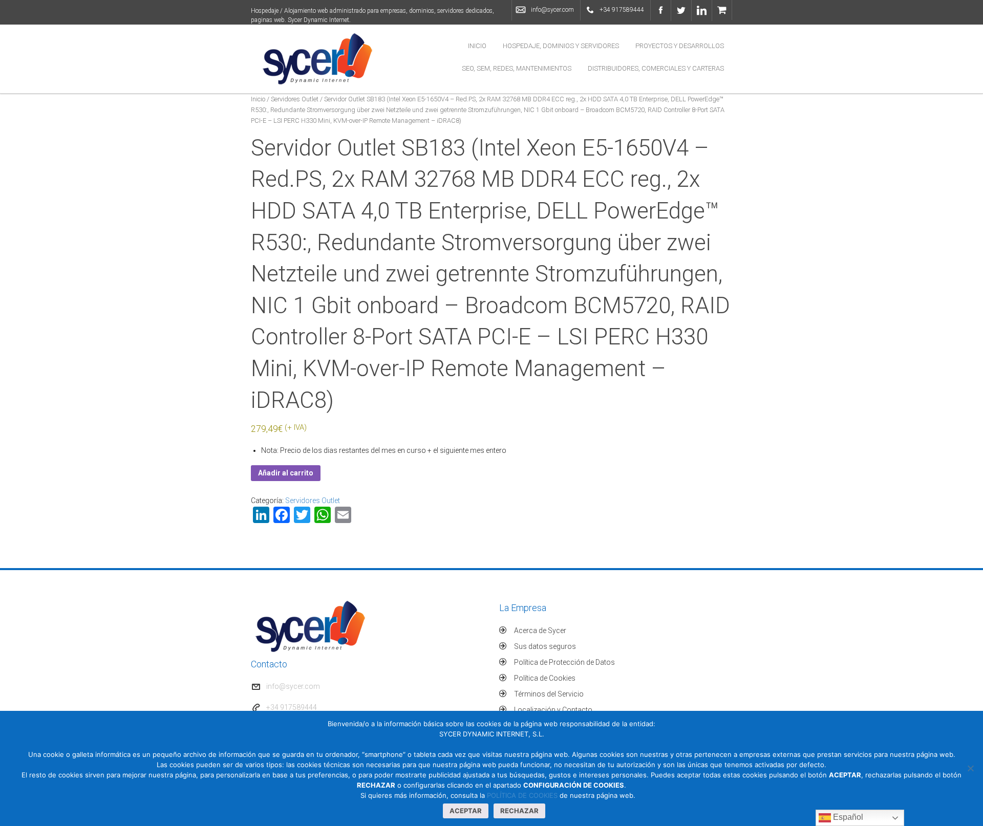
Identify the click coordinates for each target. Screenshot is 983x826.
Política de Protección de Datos (564, 662)
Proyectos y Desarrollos (679, 46)
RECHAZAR (519, 811)
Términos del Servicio (549, 694)
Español (847, 817)
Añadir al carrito (285, 473)
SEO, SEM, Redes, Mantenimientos (516, 68)
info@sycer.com (552, 9)
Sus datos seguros (545, 646)
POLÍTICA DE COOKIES (522, 795)
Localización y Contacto (553, 710)
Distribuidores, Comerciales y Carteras (656, 68)
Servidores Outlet (294, 99)
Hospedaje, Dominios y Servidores (561, 46)
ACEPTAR (466, 811)
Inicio (477, 46)
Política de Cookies (544, 678)
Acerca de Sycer (540, 630)
